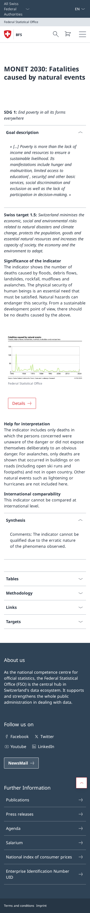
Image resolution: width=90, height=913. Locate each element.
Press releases (20, 814)
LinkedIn (46, 746)
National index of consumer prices (39, 857)
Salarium (14, 842)
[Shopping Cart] (67, 33)
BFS (19, 34)
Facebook (19, 736)
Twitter (47, 736)
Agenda (13, 828)
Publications (17, 800)
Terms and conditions (19, 905)
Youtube (18, 746)
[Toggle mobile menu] (82, 34)
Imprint (41, 905)
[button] (81, 782)
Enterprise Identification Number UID (37, 874)
